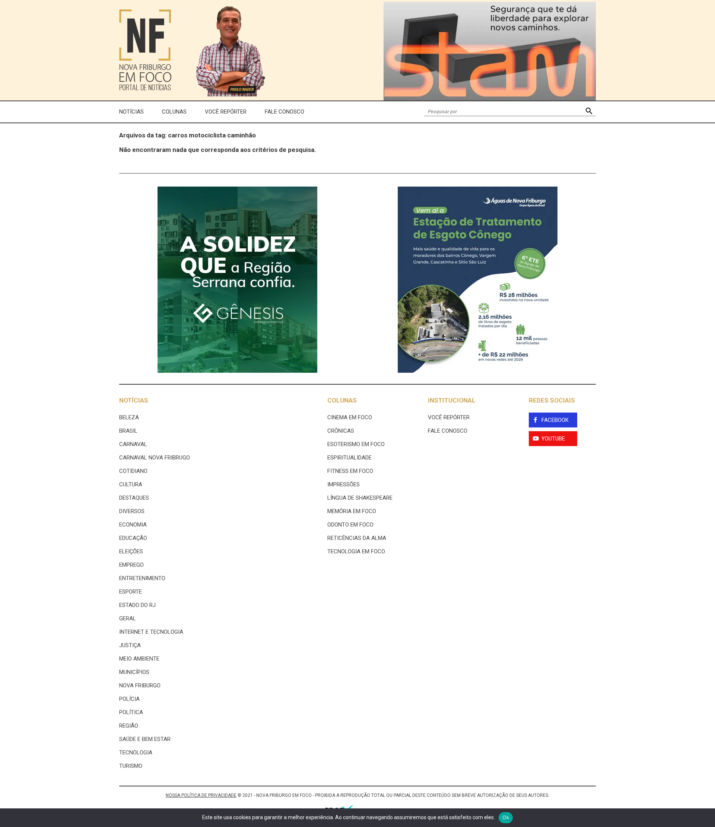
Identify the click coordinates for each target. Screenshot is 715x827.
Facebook (555, 420)
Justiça (130, 645)
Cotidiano (133, 471)
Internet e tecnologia (151, 632)
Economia (133, 524)
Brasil (128, 430)
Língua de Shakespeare (360, 497)
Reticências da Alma (356, 538)
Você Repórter (226, 111)
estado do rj (137, 605)
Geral (127, 618)
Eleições (131, 551)
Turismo (130, 766)
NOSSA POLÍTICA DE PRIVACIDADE (201, 795)
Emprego (131, 565)
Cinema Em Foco (349, 417)
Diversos (131, 511)
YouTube (553, 438)
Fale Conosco (284, 111)
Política (131, 712)
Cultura (130, 484)
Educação (133, 538)
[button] (589, 112)
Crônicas (340, 430)
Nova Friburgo (140, 685)
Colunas (174, 111)
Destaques (134, 497)
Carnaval (133, 444)
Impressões (343, 484)
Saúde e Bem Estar (145, 739)
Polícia (129, 699)
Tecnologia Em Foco (356, 551)
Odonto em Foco (350, 524)
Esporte (130, 591)
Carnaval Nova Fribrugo (154, 457)
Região (128, 725)
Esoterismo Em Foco (356, 444)
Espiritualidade (349, 457)
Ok (505, 817)
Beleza (129, 417)
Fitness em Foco (350, 471)
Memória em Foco (351, 511)
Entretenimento (142, 578)
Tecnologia (135, 752)
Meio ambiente (139, 658)
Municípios (134, 672)
